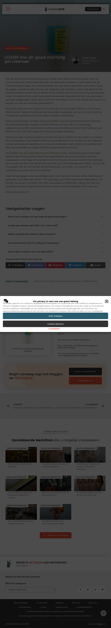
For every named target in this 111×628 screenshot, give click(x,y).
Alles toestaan (56, 316)
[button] (106, 301)
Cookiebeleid (54, 328)
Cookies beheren (55, 324)
